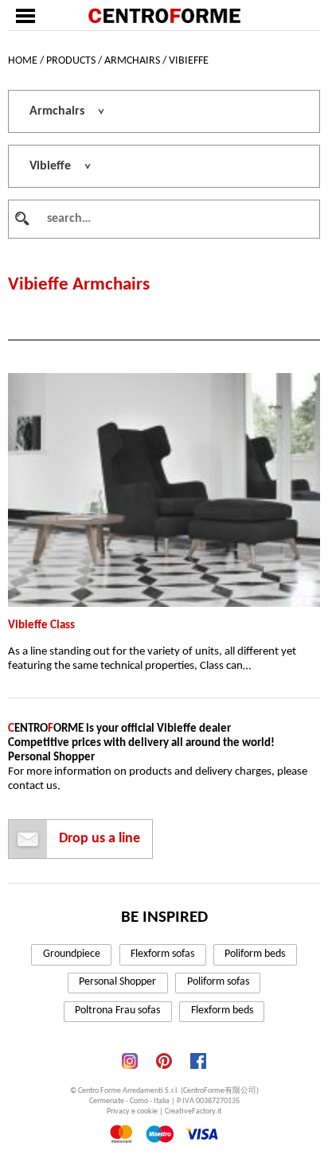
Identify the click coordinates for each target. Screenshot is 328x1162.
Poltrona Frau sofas (117, 1010)
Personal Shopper (117, 982)
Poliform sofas (218, 982)
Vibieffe (189, 61)
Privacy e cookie (132, 1111)
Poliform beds (255, 954)
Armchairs (132, 61)
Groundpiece (71, 954)
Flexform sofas (162, 954)
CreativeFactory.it (193, 1111)
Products (71, 61)
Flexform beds (222, 1010)
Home (22, 61)
